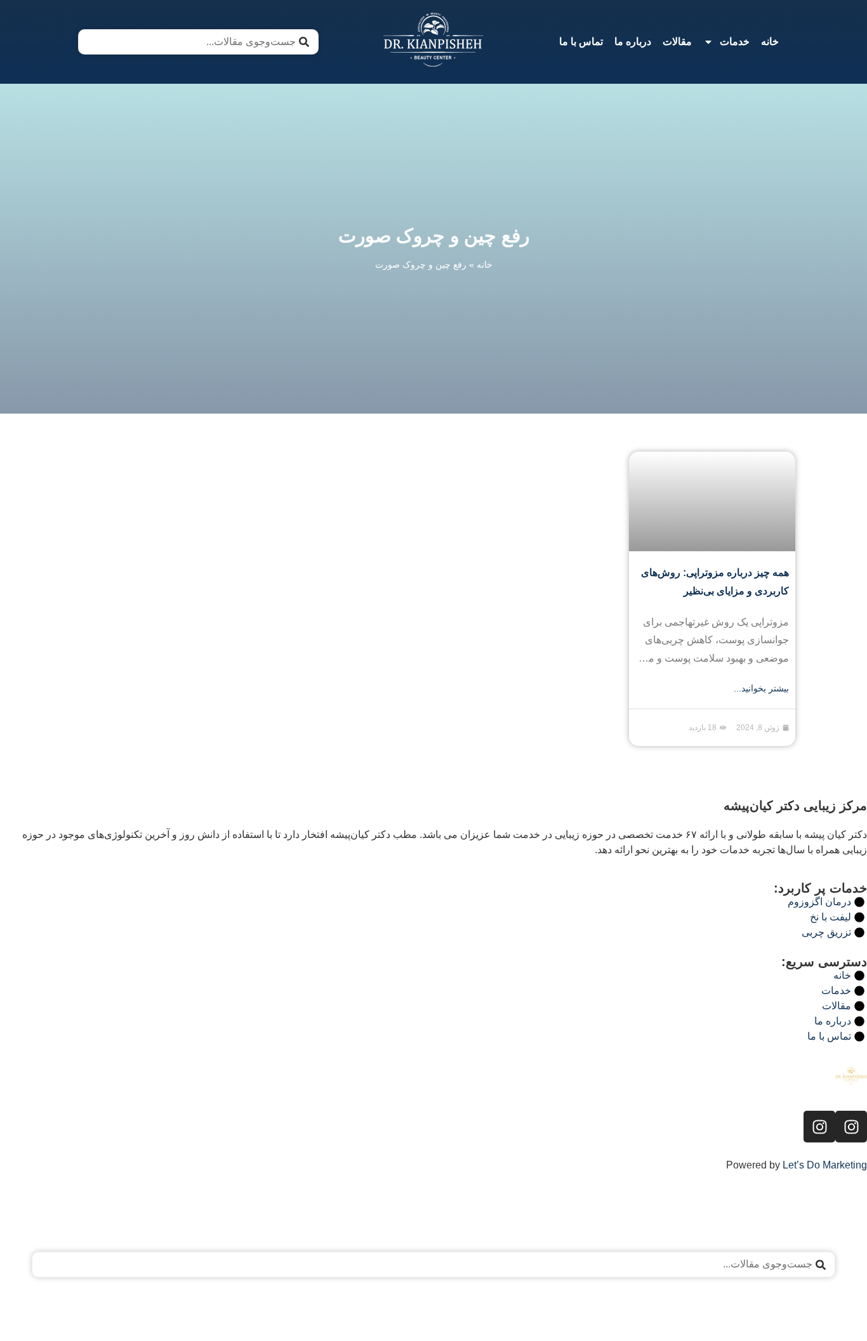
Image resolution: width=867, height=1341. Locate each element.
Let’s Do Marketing (825, 1165)
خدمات (735, 41)
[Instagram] (851, 1126)
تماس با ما (581, 41)
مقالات (677, 41)
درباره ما (632, 41)
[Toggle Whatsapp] (46, 1307)
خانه (770, 41)
